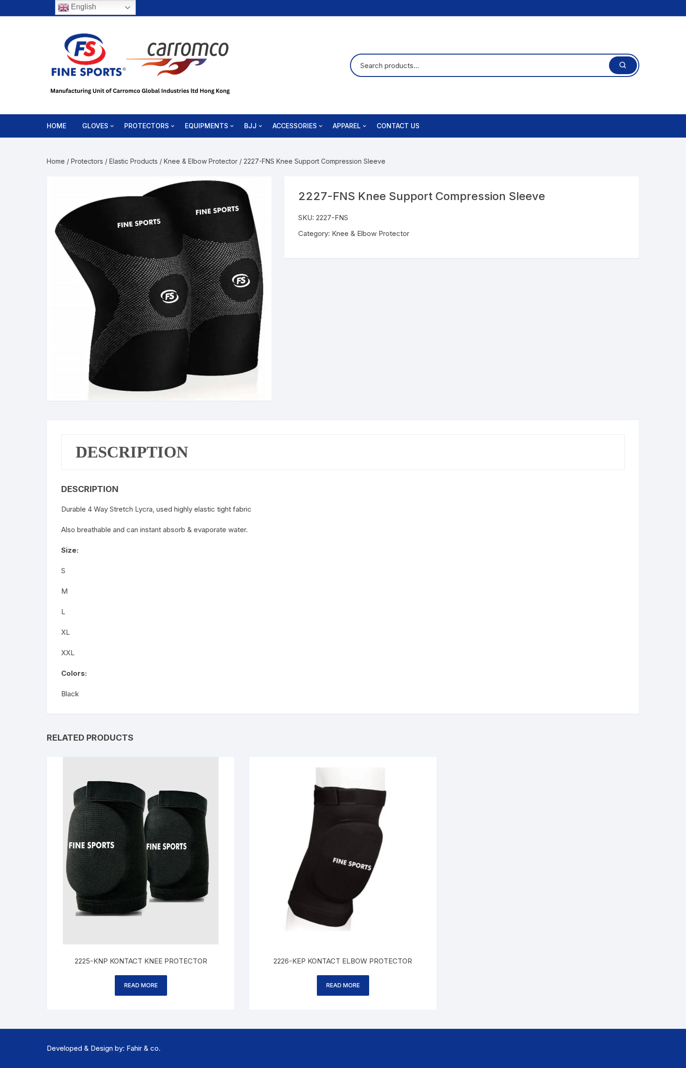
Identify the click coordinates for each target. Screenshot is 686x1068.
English (82, 7)
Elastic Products (133, 161)
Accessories (295, 126)
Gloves (95, 126)
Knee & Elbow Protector (201, 161)
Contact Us (398, 126)
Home (56, 126)
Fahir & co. (143, 1048)
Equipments (206, 126)
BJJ (250, 126)
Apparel (347, 126)
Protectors (146, 126)
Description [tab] (132, 452)
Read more (141, 985)
